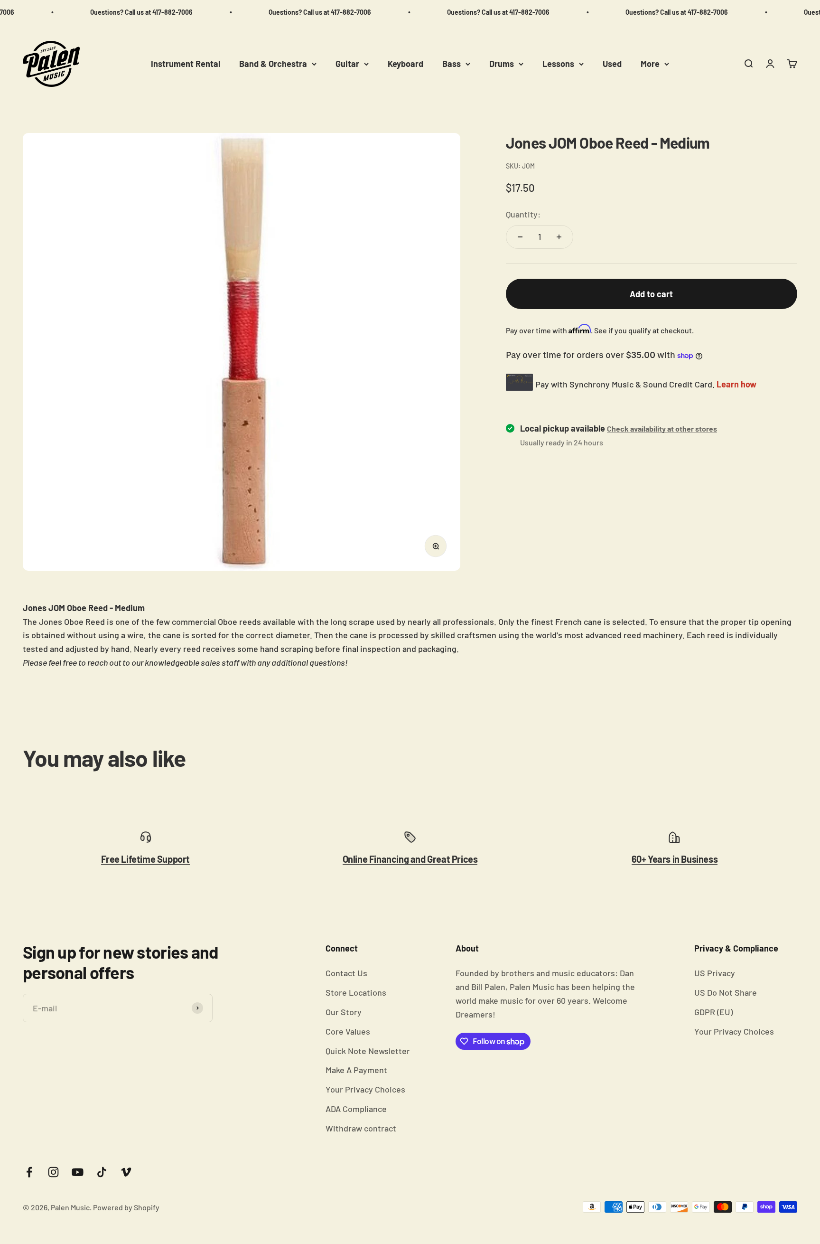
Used (612, 63)
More (650, 63)
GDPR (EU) (713, 1012)
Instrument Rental (185, 63)
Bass (451, 63)
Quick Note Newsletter (368, 1051)
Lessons (558, 63)
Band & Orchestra (273, 63)
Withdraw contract (361, 1128)
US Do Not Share (725, 992)
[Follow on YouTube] (77, 1172)
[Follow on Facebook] (29, 1172)
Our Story (344, 1012)
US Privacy (714, 973)
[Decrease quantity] (520, 237)
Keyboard (405, 63)
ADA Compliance (356, 1108)
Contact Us (346, 973)
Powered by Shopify (126, 1207)
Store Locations (356, 992)
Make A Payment (356, 1070)
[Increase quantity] (559, 237)
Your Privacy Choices (365, 1089)
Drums (501, 63)
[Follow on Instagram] (53, 1172)
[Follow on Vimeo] (126, 1172)
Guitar (347, 63)
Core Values (348, 1031)
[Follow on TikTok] (101, 1172)
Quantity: (523, 214)
